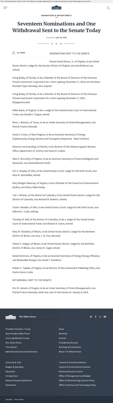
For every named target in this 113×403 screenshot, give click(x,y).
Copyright (9, 399)
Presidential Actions (68, 342)
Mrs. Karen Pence (14, 342)
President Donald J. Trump (18, 329)
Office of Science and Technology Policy (77, 385)
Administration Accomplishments (22, 351)
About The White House (70, 351)
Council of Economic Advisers (72, 362)
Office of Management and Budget (75, 375)
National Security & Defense (19, 380)
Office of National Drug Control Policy (77, 380)
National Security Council (71, 371)
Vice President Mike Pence (18, 333)
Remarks (63, 333)
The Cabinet (11, 347)
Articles (62, 338)
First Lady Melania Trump (17, 338)
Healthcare (11, 385)
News (61, 329)
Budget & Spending (14, 366)
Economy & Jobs (13, 362)
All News (21, 52)
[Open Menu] (5, 8)
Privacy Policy (19, 399)
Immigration (12, 375)
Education (10, 371)
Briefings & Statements (70, 347)
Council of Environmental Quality (74, 366)
